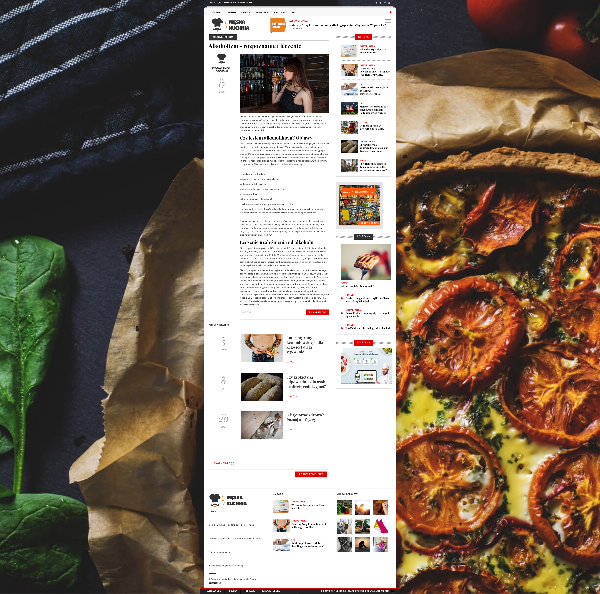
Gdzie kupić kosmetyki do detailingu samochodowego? (307, 545)
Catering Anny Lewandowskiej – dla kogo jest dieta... (308, 526)
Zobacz (292, 362)
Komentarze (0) (223, 463)
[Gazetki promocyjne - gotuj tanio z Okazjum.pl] (363, 205)
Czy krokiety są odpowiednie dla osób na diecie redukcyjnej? (306, 381)
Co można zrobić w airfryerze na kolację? (372, 127)
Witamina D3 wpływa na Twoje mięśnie (314, 25)
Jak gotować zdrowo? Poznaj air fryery (305, 417)
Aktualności (217, 12)
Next (389, 20)
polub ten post (319, 312)
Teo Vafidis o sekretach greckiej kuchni (367, 328)
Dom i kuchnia (280, 12)
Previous (386, 20)
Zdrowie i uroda (262, 12)
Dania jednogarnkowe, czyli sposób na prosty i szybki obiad (367, 300)
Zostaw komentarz (311, 474)
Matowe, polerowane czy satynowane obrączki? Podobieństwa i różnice (374, 109)
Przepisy (232, 12)
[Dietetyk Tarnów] (366, 365)
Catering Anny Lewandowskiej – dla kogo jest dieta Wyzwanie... (304, 344)
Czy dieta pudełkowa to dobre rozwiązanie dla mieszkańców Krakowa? (373, 167)
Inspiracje (245, 12)
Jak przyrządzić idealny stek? (357, 286)
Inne (293, 12)
